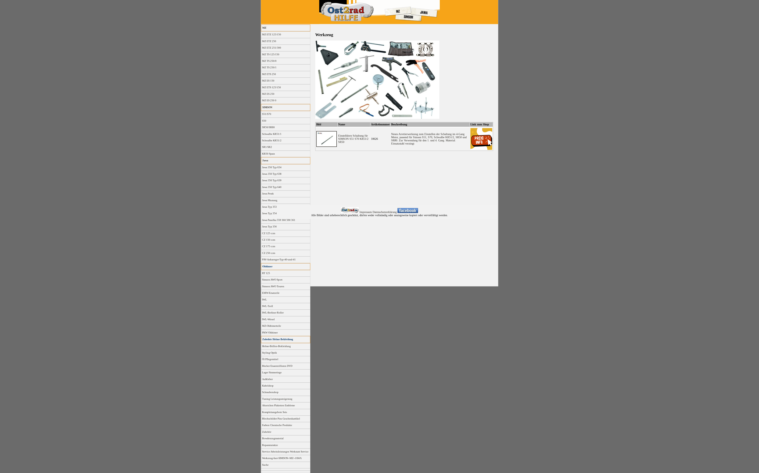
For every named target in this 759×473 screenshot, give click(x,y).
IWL (264, 299)
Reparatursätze (270, 445)
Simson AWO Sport (272, 279)
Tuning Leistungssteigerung (277, 399)
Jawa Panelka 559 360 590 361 (278, 220)
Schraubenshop (270, 392)
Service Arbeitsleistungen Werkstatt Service (285, 451)
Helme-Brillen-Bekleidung (276, 346)
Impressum (366, 212)
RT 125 (266, 273)
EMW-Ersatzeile (270, 293)
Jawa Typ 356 (269, 226)
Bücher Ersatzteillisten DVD (277, 366)
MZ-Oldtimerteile (271, 326)
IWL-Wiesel (268, 319)
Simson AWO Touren (273, 286)
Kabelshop (268, 385)
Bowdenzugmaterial (273, 438)
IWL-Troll (267, 306)
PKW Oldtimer (270, 332)
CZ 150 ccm (268, 239)
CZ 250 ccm (268, 253)
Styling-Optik (269, 352)
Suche (265, 465)
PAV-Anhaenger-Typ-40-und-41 (279, 259)
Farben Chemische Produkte (277, 425)
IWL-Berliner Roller (273, 312)
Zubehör (266, 432)
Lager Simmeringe (272, 372)
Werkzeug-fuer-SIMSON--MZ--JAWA (282, 458)
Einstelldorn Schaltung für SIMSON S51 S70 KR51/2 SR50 (353, 139)
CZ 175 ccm (268, 246)
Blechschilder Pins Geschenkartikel (281, 418)
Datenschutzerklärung (385, 212)
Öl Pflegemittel (270, 359)
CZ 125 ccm (268, 233)
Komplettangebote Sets (274, 412)
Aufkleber (267, 379)
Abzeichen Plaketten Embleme (278, 405)
